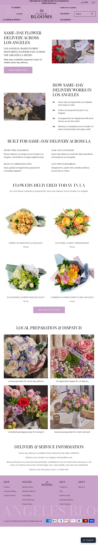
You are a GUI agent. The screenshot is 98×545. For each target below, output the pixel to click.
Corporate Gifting (10, 491)
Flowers (7, 487)
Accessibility (26, 495)
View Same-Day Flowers (49, 310)
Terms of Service (28, 500)
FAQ (61, 491)
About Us (81, 487)
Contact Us (63, 487)
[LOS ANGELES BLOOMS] (41, 14)
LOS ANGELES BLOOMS (18, 521)
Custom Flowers (10, 495)
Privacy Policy (27, 504)
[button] (17, 8)
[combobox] (85, 14)
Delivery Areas (65, 495)
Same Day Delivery (66, 500)
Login (85, 2)
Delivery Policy (27, 487)
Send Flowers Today (18, 70)
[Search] (92, 14)
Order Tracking (65, 504)
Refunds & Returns (29, 491)
